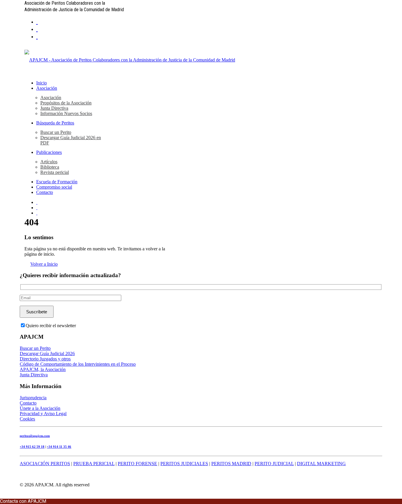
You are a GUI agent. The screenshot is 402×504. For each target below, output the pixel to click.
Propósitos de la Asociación (66, 102)
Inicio (41, 82)
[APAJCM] (201, 60)
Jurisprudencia (33, 397)
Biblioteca (49, 166)
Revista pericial (54, 172)
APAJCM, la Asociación (43, 369)
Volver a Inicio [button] (44, 264)
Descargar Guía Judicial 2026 (47, 353)
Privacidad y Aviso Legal (43, 413)
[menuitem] (207, 21)
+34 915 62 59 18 (32, 446)
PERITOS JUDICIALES (184, 463)
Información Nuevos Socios (66, 113)
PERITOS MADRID (231, 463)
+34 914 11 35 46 (59, 446)
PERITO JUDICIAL (274, 463)
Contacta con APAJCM (23, 501)
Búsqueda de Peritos (55, 122)
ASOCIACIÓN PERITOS (45, 463)
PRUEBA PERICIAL (93, 463)
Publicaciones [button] (49, 152)
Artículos (48, 161)
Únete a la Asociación (40, 408)
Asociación (46, 88)
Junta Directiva (54, 108)
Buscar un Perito (55, 132)
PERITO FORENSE (137, 463)
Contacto (44, 192)
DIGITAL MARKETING (321, 463)
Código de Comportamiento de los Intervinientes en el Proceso (78, 364)
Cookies (27, 418)
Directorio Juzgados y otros (45, 358)
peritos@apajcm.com (35, 436)
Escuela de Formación (56, 181)
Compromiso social (54, 186)
